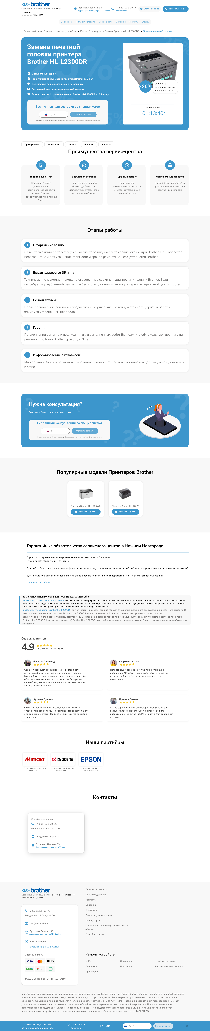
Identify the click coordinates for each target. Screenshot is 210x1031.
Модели (72, 144)
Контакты (133, 21)
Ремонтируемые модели (98, 915)
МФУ (88, 961)
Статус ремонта (151, 8)
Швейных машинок (166, 961)
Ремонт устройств (86, 21)
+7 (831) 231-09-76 (126, 7)
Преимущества (32, 144)
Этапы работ (54, 144)
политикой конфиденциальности (88, 120)
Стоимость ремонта (96, 889)
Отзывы (145, 21)
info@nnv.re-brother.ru (48, 836)
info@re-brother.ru (39, 923)
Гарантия (88, 144)
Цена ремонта (106, 21)
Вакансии (121, 21)
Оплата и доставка (96, 894)
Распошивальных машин (169, 966)
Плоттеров (126, 966)
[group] (34, 762)
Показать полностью (38, 581)
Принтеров (126, 961)
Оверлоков (91, 966)
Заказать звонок (177, 8)
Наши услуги (92, 920)
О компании (66, 21)
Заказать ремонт (87, 511)
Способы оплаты (94, 934)
